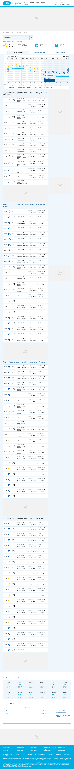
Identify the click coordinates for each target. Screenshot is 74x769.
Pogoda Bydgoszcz (20, 747)
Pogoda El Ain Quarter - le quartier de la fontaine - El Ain (63, 716)
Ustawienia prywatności (40, 754)
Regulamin (50, 754)
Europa (32, 2)
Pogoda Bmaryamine (7, 710)
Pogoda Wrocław (6, 752)
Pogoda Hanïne (6, 707)
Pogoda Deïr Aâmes (7, 714)
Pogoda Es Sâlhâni (25, 710)
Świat (37, 2)
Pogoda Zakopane (20, 752)
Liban (12, 32)
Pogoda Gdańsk (33, 747)
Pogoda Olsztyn (61, 749)
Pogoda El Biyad (59, 707)
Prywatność (30, 754)
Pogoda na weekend (60, 52)
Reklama (17, 754)
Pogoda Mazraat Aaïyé (26, 707)
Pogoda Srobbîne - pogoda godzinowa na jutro (19, 204)
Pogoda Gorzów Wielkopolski (50, 747)
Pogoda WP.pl (6, 32)
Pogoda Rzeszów (33, 750)
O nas (23, 754)
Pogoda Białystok (6, 747)
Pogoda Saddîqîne (42, 707)
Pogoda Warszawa (61, 750)
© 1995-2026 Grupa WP (7, 754)
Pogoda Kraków (20, 749)
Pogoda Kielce (6, 749)
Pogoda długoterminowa (39, 52)
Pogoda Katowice (61, 747)
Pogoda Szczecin (47, 750)
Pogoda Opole (6, 750)
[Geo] (31, 38)
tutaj (30, 766)
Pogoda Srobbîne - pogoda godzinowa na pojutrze (20, 362)
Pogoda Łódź (46, 749)
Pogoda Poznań (20, 750)
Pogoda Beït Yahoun (25, 714)
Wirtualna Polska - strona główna (7, 3)
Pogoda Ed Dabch (42, 710)
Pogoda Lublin (33, 749)
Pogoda (16, 3)
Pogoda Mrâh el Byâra (43, 714)
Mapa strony (58, 754)
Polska (25, 2)
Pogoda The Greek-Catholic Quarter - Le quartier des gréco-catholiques (63, 711)
